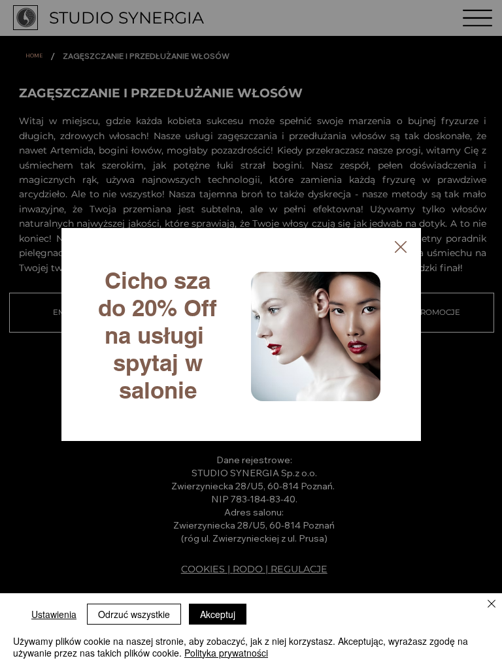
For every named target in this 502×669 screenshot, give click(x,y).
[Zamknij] (491, 604)
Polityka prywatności (226, 652)
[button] (401, 247)
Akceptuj (217, 614)
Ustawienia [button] (53, 614)
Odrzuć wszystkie (134, 614)
